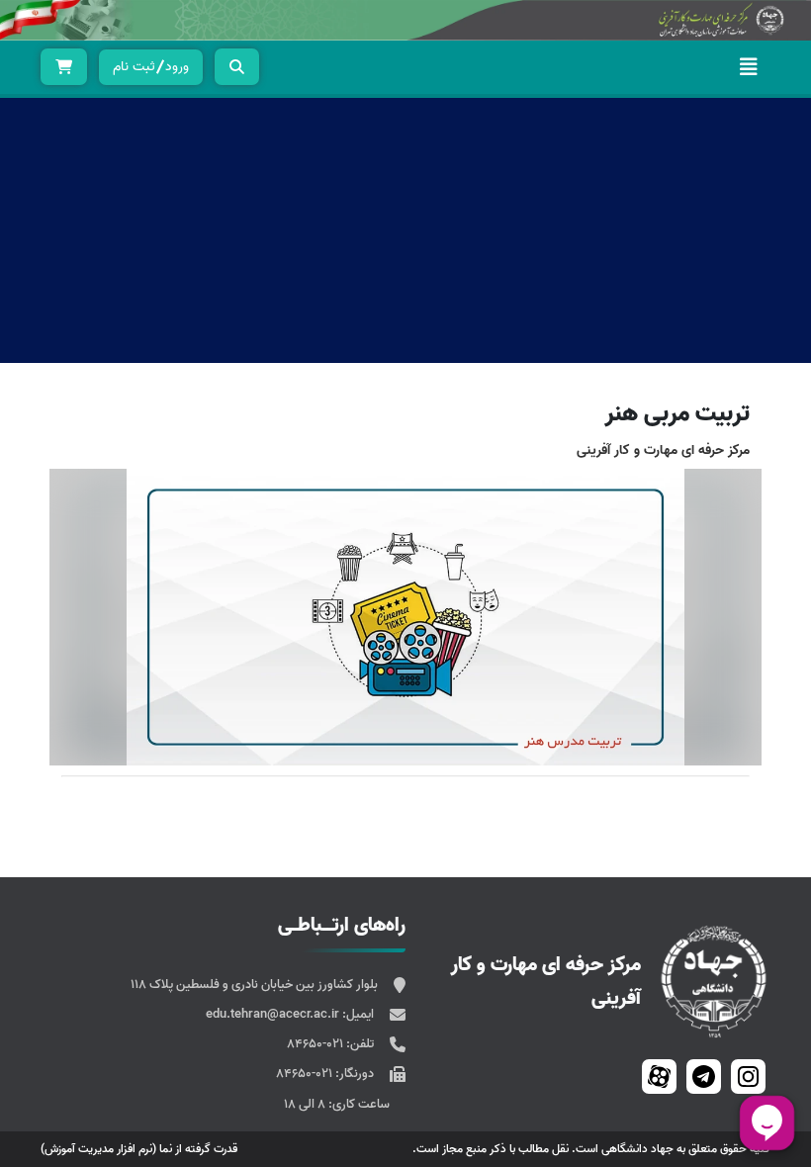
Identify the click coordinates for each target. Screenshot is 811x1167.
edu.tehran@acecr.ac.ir (274, 1014)
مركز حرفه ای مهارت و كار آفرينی (663, 450)
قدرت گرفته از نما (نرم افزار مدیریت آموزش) (139, 1148)
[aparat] (659, 1076)
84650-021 (316, 1043)
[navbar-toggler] (748, 67)
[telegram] (703, 1076)
